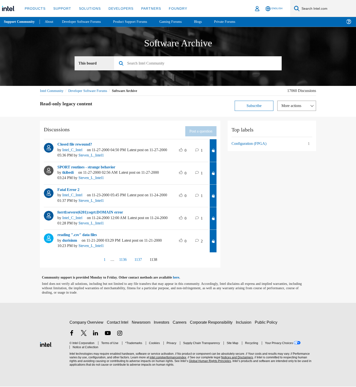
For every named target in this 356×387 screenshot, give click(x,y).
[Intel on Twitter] (84, 336)
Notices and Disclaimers (235, 359)
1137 (138, 261)
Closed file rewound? (76, 145)
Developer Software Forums (91, 91)
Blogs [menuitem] (207, 21)
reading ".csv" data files (79, 236)
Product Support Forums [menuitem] (136, 21)
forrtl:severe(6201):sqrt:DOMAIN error (92, 214)
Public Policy (267, 324)
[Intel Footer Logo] (46, 346)
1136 (120, 261)
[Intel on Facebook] (72, 336)
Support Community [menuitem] (20, 22)
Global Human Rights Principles (208, 363)
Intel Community (52, 91)
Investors (162, 324)
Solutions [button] (87, 8)
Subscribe (254, 106)
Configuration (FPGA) (250, 144)
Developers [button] (117, 8)
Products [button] (35, 8)
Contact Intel (118, 324)
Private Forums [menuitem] (235, 21)
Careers (180, 324)
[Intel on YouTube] (108, 336)
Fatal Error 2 (68, 191)
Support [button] (61, 8)
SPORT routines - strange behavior (89, 168)
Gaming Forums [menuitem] (179, 21)
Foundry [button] (172, 8)
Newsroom (142, 324)
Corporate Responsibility (212, 324)
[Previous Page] (92, 262)
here (180, 279)
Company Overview (87, 324)
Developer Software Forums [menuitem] (85, 21)
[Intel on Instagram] (120, 336)
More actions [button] (292, 106)
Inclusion (244, 324)
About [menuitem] (50, 21)
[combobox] (200, 64)
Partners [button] (146, 8)
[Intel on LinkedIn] (96, 336)
